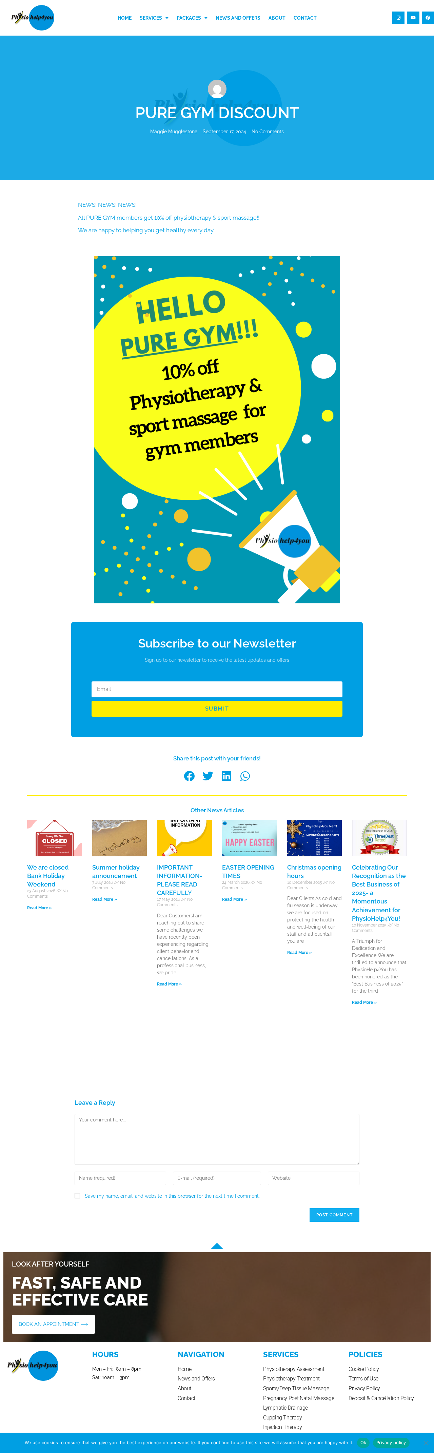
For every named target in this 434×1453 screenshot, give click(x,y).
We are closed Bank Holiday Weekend (47, 876)
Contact (305, 18)
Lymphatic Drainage (285, 1408)
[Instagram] (398, 18)
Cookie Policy (364, 1369)
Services (151, 18)
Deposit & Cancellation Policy (381, 1398)
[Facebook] (428, 18)
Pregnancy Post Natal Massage (298, 1398)
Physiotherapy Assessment (293, 1369)
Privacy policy (391, 1442)
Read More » (39, 907)
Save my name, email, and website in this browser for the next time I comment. (172, 1196)
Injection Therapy (282, 1427)
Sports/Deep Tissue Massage (296, 1388)
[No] (425, 1442)
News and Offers (238, 18)
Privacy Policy (364, 1388)
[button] (189, 775)
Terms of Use (363, 1378)
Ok (363, 1442)
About (277, 18)
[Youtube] (413, 18)
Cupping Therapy (282, 1417)
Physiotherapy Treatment (291, 1378)
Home (125, 18)
